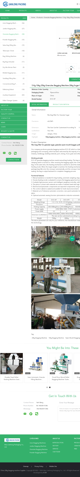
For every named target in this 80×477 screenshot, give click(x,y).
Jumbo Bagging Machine (13, 28)
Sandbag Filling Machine (13, 78)
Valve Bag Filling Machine (13, 45)
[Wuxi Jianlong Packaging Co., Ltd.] (4, 153)
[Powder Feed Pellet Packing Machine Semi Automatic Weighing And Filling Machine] (11, 364)
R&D (75, 449)
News (3, 122)
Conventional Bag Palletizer (13, 84)
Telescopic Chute (13, 51)
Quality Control (7, 114)
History (55, 446)
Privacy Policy (39, 466)
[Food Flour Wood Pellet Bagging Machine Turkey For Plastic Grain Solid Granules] (60, 364)
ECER (45, 472)
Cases (3, 127)
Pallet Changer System (13, 100)
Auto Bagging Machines (13, 23)
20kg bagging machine (39, 338)
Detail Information (39, 104)
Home (7, 10)
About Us (53, 10)
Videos (38, 10)
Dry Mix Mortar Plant (13, 67)
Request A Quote (7, 131)
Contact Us (5, 118)
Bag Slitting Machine (13, 56)
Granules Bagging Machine (13, 34)
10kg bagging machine (56, 338)
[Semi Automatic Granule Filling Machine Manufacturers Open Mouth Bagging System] (36, 364)
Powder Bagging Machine (13, 39)
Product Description (61, 104)
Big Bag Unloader (13, 62)
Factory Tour (68, 10)
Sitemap (25, 466)
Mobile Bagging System (13, 73)
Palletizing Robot (13, 89)
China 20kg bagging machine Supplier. (13, 470)
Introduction (58, 443)
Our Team (56, 452)
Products (23, 10)
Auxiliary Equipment (13, 95)
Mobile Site (53, 466)
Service (55, 449)
